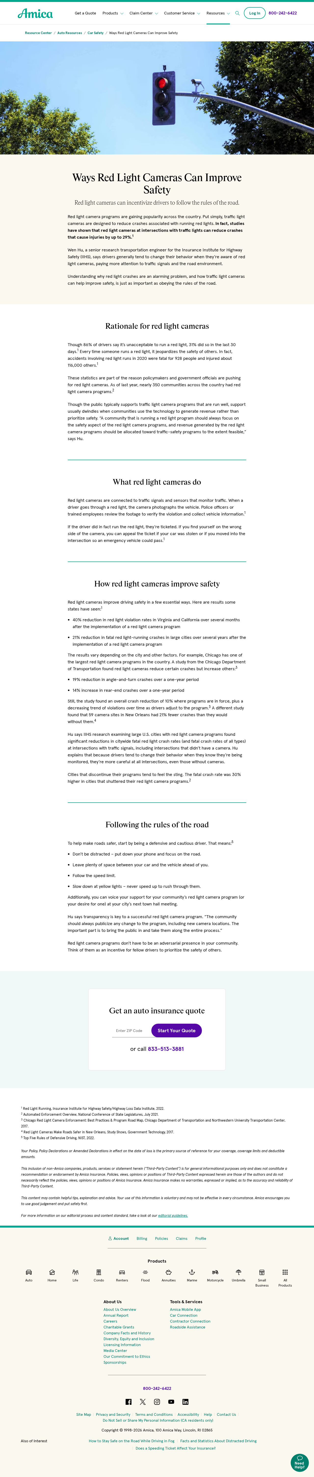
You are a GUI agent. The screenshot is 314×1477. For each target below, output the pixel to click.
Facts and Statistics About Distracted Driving (218, 1440)
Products (111, 13)
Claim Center (142, 13)
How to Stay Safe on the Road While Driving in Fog (131, 1440)
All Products (285, 1283)
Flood (145, 1280)
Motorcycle (215, 1280)
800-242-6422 (157, 1388)
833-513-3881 (166, 1049)
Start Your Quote (177, 1030)
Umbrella (238, 1280)
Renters (122, 1280)
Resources (216, 13)
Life (75, 1280)
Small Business (262, 1283)
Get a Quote (85, 13)
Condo (99, 1280)
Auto (28, 1280)
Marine (192, 1280)
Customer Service (180, 13)
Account (121, 1238)
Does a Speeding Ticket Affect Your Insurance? (176, 1448)
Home (52, 1280)
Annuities (169, 1280)
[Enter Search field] (237, 13)
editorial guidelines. (173, 1215)
